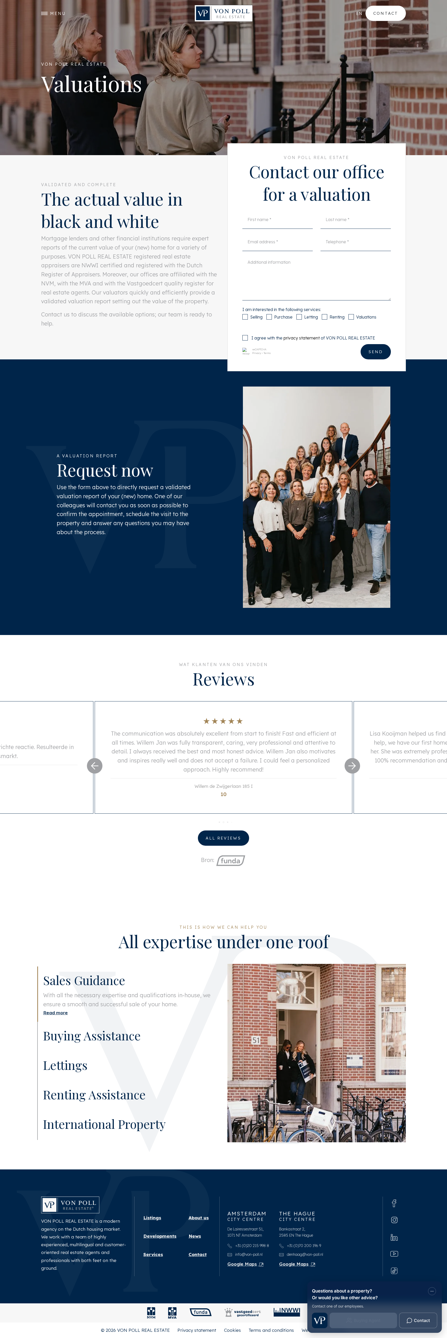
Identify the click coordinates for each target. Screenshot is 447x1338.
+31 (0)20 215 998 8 (251, 1249)
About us (199, 1221)
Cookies (232, 1334)
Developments (159, 1240)
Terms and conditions (271, 1334)
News (195, 1240)
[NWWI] (287, 1317)
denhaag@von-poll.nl (304, 1258)
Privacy (256, 353)
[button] (94, 766)
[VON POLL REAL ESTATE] (224, 13)
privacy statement (302, 338)
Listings (152, 1221)
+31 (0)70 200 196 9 (303, 1249)
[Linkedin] (394, 1240)
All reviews (223, 838)
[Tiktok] (394, 1274)
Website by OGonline (324, 1334)
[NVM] (151, 1317)
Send (375, 351)
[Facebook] (394, 1206)
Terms (267, 353)
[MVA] (172, 1317)
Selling (256, 317)
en (359, 13)
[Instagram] (394, 1223)
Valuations (366, 317)
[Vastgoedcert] (243, 1317)
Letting (311, 317)
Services (153, 1258)
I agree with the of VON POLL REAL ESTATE (313, 338)
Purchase (283, 317)
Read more (55, 1048)
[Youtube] (394, 1257)
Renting (337, 317)
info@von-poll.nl (248, 1258)
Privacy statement (196, 1334)
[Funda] (201, 1317)
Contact (385, 13)
